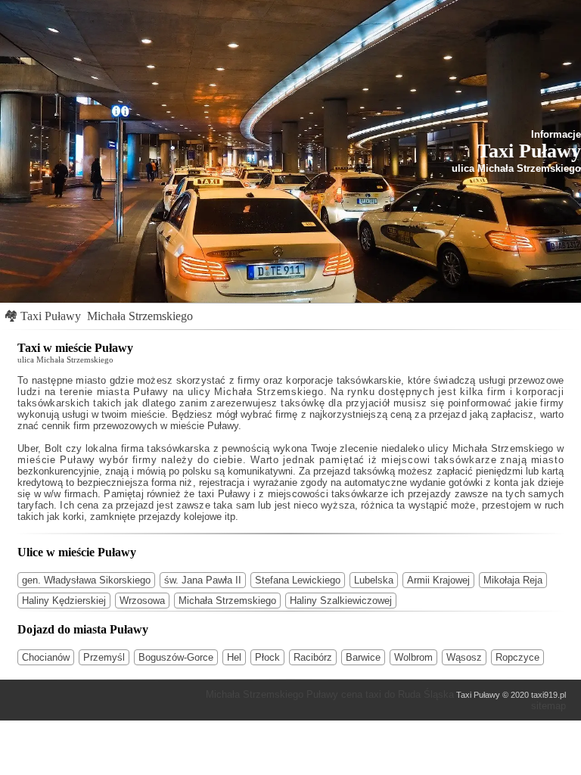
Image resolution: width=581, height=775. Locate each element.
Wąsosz (464, 657)
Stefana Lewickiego (297, 580)
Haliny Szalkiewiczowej (341, 600)
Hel (234, 657)
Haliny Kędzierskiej (64, 600)
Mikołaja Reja (512, 580)
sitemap (548, 705)
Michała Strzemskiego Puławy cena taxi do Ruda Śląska (330, 694)
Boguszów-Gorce (175, 657)
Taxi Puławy (50, 316)
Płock (267, 657)
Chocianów (46, 657)
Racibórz (313, 657)
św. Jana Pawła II (202, 580)
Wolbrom (413, 657)
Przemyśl (104, 657)
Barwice (363, 657)
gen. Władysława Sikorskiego (86, 580)
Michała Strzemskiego (140, 316)
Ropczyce (517, 657)
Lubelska (373, 580)
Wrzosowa (142, 600)
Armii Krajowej (438, 580)
